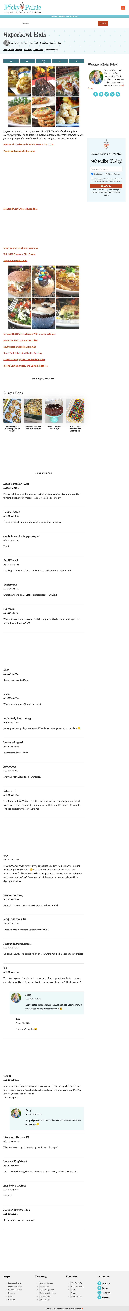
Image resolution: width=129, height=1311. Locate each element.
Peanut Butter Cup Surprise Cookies (20, 340)
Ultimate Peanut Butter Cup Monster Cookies (12, 428)
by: (12, 43)
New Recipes (98, 174)
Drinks (10, 1296)
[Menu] (123, 8)
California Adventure (48, 1293)
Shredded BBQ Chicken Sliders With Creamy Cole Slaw (29, 334)
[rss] (118, 94)
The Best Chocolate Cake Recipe (54, 427)
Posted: (24, 43)
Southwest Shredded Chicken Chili (19, 346)
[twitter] (101, 94)
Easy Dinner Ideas (15, 1289)
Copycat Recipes (46, 1283)
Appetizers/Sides (15, 1286)
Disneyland (44, 1286)
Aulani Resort (45, 1299)
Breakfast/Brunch (15, 1283)
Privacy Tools (76, 1296)
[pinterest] (112, 94)
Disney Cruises (45, 1296)
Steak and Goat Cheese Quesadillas (20, 208)
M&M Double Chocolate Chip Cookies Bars (75, 428)
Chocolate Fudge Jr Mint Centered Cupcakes (24, 359)
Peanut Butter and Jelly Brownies (19, 150)
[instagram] (106, 94)
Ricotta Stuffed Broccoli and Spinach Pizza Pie (25, 365)
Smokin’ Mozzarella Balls (15, 260)
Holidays (28, 49)
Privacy (74, 1293)
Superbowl (38, 49)
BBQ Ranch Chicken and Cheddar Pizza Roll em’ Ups (28, 144)
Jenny (17, 43)
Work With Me (76, 1283)
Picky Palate (8, 49)
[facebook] (95, 94)
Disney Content (114, 174)
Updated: (44, 43)
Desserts (11, 1293)
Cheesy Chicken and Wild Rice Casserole (33, 427)
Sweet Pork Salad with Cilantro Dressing (22, 353)
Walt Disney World (47, 1289)
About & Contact (77, 1286)
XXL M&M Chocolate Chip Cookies (19, 254)
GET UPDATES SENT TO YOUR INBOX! (64, 16)
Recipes (18, 49)
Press (73, 1289)
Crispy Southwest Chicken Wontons (20, 248)
